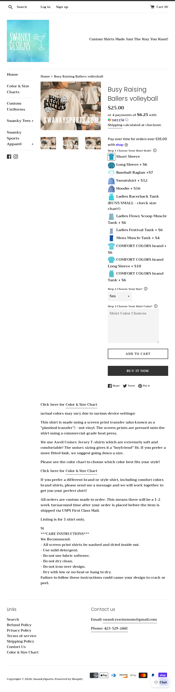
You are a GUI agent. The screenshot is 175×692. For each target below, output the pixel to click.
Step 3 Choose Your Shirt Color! (130, 306)
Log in (46, 7)
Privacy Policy (19, 630)
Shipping (115, 125)
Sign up (62, 7)
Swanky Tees (20, 121)
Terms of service (21, 636)
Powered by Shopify (69, 679)
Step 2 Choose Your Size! (125, 289)
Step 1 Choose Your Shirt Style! (129, 150)
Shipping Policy (20, 641)
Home (12, 74)
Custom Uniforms (16, 106)
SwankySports (43, 679)
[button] (138, 117)
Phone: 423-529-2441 (109, 628)
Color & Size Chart (81, 405)
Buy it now (138, 371)
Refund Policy (19, 625)
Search (13, 619)
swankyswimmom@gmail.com (130, 619)
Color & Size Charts (18, 89)
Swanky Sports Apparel (20, 138)
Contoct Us (16, 647)
